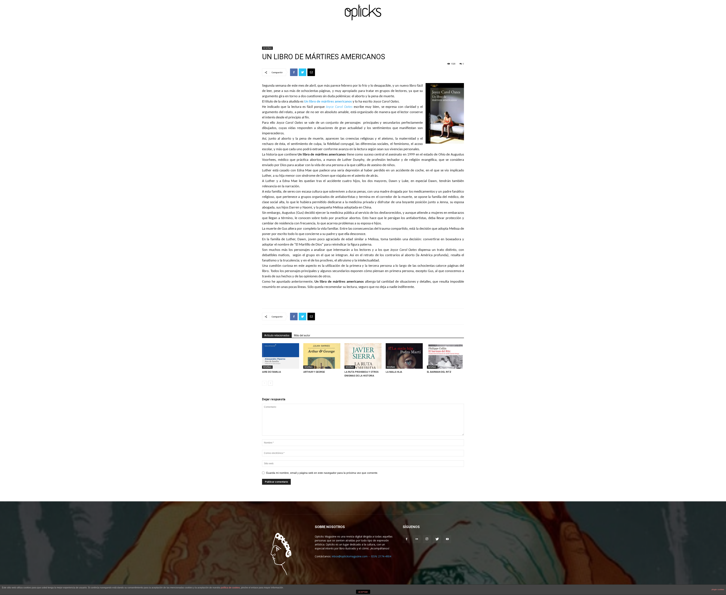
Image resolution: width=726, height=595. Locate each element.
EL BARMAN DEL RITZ (439, 371)
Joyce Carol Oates (339, 107)
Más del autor (302, 335)
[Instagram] (427, 539)
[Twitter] (437, 539)
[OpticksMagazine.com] (363, 12)
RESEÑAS (267, 48)
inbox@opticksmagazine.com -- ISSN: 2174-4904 (361, 556)
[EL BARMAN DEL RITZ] (445, 356)
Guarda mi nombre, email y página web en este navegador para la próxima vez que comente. (322, 472)
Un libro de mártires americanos (328, 101)
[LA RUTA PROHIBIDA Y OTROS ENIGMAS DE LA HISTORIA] (363, 356)
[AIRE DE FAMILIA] (280, 356)
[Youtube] (447, 539)
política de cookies (230, 587)
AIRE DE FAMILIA (271, 371)
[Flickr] (416, 539)
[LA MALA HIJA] (404, 356)
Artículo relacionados (276, 335)
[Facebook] (406, 539)
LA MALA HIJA (394, 371)
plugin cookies (718, 589)
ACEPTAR (363, 592)
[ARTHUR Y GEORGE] (321, 356)
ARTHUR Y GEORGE (314, 371)
